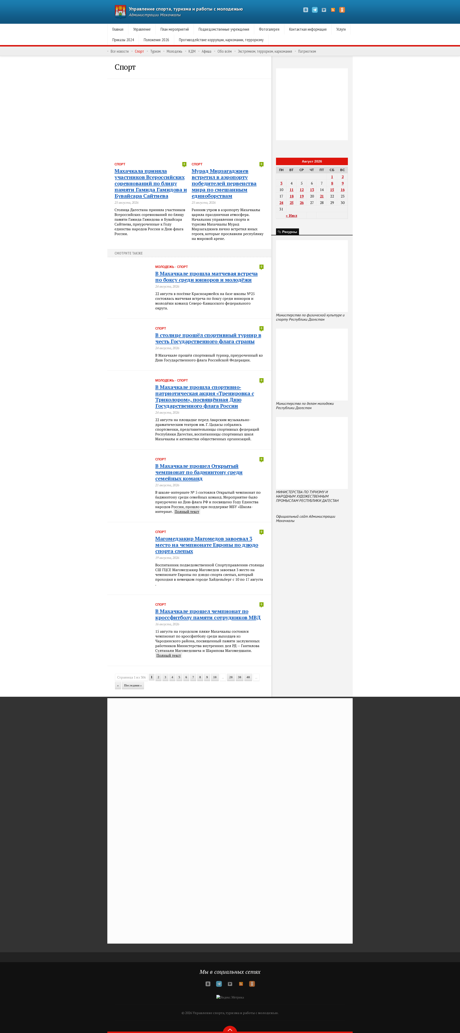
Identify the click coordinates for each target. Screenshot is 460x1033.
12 (302, 189)
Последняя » (133, 685)
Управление (142, 29)
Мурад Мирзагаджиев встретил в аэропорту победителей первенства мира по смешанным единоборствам (224, 183)
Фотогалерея (269, 29)
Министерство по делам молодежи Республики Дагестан (305, 405)
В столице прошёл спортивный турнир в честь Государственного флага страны (208, 338)
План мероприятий (175, 29)
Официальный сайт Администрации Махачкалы (305, 518)
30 (239, 677)
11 (291, 189)
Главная (117, 29)
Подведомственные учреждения (224, 29)
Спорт (139, 51)
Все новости (120, 51)
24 (281, 202)
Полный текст (187, 511)
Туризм (155, 51)
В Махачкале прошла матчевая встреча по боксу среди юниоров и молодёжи (206, 276)
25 (291, 202)
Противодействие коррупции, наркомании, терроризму (221, 39)
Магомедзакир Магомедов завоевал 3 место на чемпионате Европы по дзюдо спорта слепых (206, 544)
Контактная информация (308, 29)
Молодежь (174, 51)
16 (343, 189)
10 (215, 677)
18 (291, 196)
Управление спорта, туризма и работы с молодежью (186, 9)
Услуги (341, 29)
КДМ (192, 51)
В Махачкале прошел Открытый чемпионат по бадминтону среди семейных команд (199, 472)
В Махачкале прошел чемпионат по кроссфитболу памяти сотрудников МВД (208, 614)
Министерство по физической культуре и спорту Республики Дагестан (310, 317)
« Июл (291, 215)
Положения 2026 (156, 39)
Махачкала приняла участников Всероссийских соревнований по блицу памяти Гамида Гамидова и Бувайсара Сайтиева (151, 183)
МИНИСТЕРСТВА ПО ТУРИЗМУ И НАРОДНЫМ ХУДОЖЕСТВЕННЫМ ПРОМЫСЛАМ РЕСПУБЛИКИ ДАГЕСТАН (307, 496)
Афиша (206, 51)
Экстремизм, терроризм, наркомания (265, 51)
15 (332, 189)
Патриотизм (307, 51)
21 (322, 196)
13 (312, 189)
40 (248, 677)
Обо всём (225, 51)
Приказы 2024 (123, 39)
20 (231, 677)
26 (302, 202)
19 (302, 196)
